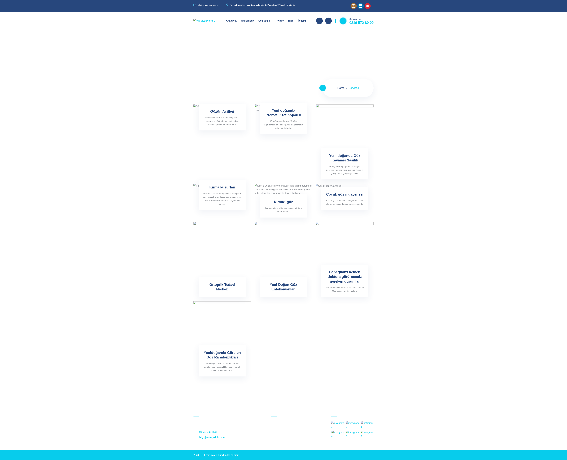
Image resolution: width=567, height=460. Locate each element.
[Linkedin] (360, 6)
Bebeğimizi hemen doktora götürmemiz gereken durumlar (345, 276)
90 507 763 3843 (208, 432)
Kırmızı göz (283, 202)
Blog (291, 20)
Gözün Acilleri (222, 111)
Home (340, 87)
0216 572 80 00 (361, 23)
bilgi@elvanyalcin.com (212, 437)
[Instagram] (354, 6)
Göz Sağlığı (264, 20)
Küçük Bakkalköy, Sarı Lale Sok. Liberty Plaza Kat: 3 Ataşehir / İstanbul (292, 429)
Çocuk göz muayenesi (344, 194)
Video (280, 20)
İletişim (302, 20)
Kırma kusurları (222, 187)
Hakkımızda (247, 20)
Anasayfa (231, 20)
